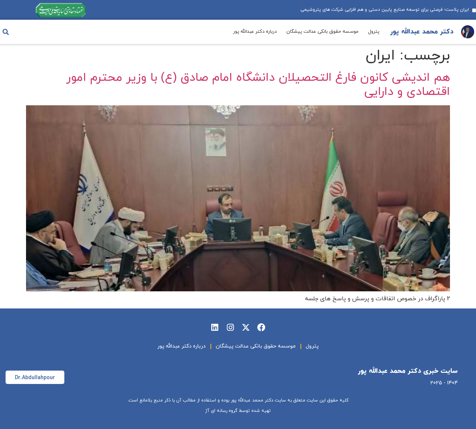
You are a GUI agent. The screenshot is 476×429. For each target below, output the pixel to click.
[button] (5, 32)
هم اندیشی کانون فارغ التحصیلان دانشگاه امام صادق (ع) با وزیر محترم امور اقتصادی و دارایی (258, 84)
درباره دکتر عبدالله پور (255, 31)
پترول (373, 31)
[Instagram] (230, 327)
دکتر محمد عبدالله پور (421, 31)
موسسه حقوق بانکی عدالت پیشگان (322, 31)
